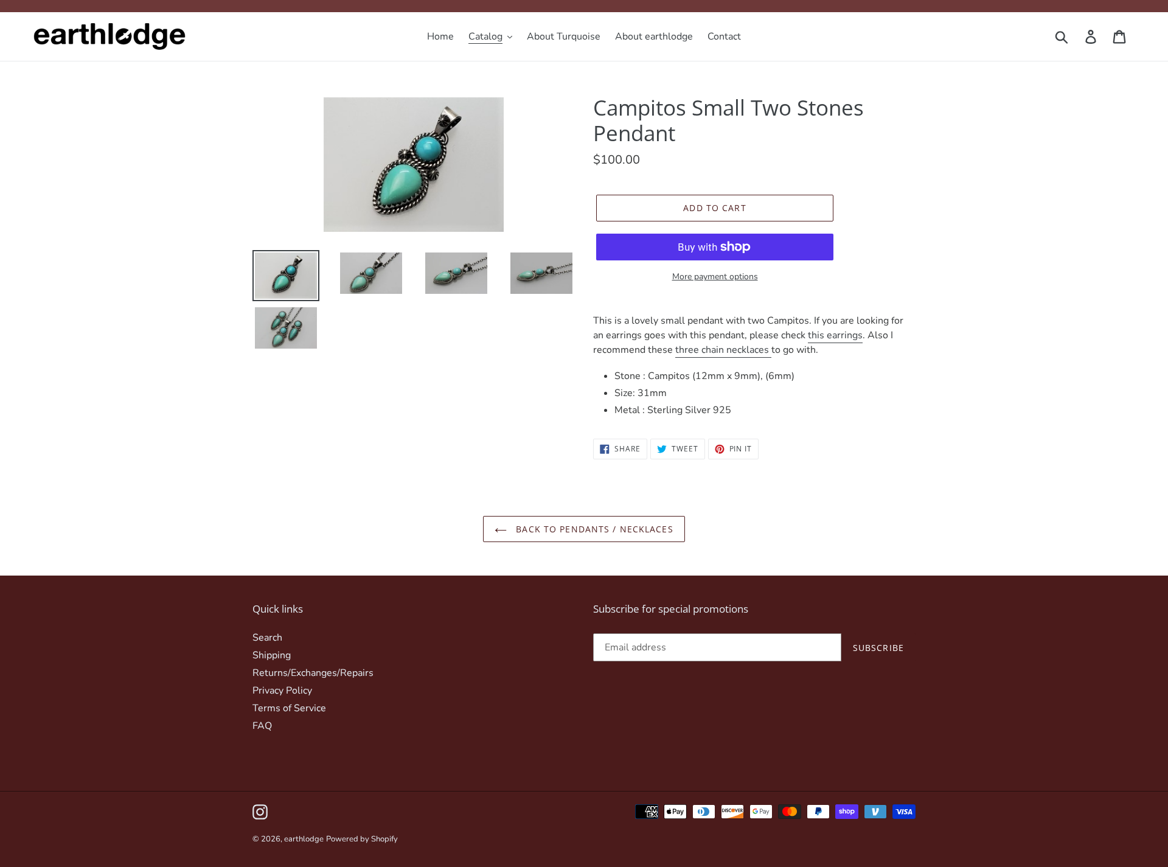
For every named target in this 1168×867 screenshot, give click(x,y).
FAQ (262, 726)
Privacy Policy (282, 690)
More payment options (715, 276)
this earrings (835, 335)
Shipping (271, 655)
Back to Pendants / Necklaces (593, 529)
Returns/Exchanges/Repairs (313, 673)
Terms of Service (289, 708)
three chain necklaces (723, 350)
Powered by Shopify (362, 839)
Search (267, 637)
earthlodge (304, 839)
